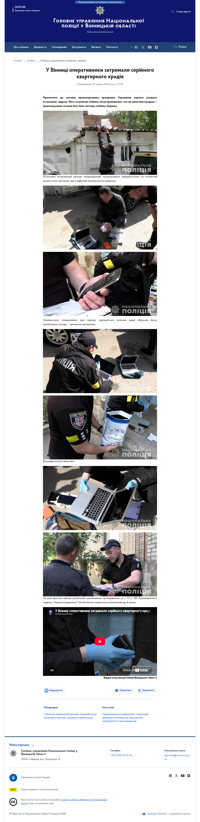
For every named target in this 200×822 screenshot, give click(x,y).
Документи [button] (79, 47)
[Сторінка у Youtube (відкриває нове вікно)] (150, 47)
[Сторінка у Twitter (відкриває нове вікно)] (143, 47)
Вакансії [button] (96, 47)
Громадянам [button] (59, 47)
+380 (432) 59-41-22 (121, 755)
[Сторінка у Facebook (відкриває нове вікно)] (136, 47)
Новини (31, 61)
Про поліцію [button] (21, 47)
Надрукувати (55, 690)
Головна (17, 61)
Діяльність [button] (40, 47)
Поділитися (125, 690)
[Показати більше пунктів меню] (132, 47)
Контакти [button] (112, 47)
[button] (22, 745)
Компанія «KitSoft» (157, 814)
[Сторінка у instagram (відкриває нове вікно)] (156, 47)
